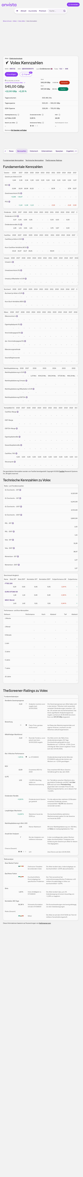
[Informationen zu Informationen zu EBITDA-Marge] (17, 428)
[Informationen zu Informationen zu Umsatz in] (13, 262)
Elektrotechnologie (16, 58)
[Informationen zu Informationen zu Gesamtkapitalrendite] (21, 445)
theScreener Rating (35, 123)
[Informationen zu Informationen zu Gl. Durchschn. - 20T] (20, 490)
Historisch (34, 151)
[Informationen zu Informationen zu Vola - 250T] (14, 548)
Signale (27, 74)
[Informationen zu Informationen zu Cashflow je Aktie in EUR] (23, 239)
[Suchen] (64, 11)
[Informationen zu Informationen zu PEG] (9, 202)
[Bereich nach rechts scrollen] (75, 151)
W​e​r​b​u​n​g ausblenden (48, 38)
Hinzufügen (11, 74)
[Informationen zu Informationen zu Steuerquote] (15, 462)
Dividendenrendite (35, 115)
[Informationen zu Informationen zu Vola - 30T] (13, 540)
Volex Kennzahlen (31, 21)
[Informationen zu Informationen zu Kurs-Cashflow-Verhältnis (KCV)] (28, 247)
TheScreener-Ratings (53, 160)
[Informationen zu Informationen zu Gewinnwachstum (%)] (21, 193)
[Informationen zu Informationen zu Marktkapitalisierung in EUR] (25, 372)
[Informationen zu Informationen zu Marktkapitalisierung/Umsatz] (26, 381)
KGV (56, 115)
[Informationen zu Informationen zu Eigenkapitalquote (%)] (21, 324)
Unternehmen (46, 151)
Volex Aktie (21, 21)
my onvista (32, 11)
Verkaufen (64, 82)
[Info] (18, 114)
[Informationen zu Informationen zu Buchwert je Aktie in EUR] (23, 293)
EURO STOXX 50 (11, 592)
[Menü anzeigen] (17, 11)
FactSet (62, 471)
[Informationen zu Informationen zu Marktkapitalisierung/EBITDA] (27, 397)
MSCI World (9, 600)
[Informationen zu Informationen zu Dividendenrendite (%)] (21, 224)
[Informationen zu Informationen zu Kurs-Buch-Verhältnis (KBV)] (25, 301)
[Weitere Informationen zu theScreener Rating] (34, 126)
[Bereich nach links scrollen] (5, 151)
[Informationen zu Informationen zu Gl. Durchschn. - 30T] (20, 498)
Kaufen (63, 89)
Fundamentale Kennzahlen (13, 160)
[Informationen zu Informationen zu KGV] (9, 185)
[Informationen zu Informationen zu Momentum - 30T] (18, 556)
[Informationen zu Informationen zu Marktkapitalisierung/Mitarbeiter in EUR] (33, 389)
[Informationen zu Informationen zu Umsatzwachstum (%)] (21, 270)
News (11, 151)
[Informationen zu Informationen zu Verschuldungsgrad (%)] (22, 333)
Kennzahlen (21, 151)
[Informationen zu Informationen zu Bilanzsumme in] (17, 316)
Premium (42, 11)
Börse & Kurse (7, 21)
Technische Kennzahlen (34, 160)
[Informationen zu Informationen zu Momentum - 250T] (19, 565)
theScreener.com (45, 923)
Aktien (15, 21)
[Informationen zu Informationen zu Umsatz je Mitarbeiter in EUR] (26, 279)
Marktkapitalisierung (11, 115)
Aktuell (23, 11)
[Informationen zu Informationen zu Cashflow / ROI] (16, 453)
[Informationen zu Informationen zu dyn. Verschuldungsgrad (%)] (25, 341)
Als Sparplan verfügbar (19, 130)
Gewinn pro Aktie (10, 123)
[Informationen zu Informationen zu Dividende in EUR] (18, 216)
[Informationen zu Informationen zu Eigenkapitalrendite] (19, 437)
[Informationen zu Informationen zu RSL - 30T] (13, 523)
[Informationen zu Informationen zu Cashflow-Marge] (17, 412)
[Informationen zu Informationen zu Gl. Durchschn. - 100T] (21, 506)
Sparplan (59, 151)
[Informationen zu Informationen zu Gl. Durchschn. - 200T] (21, 515)
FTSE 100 (8, 583)
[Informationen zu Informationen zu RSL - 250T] (14, 531)
